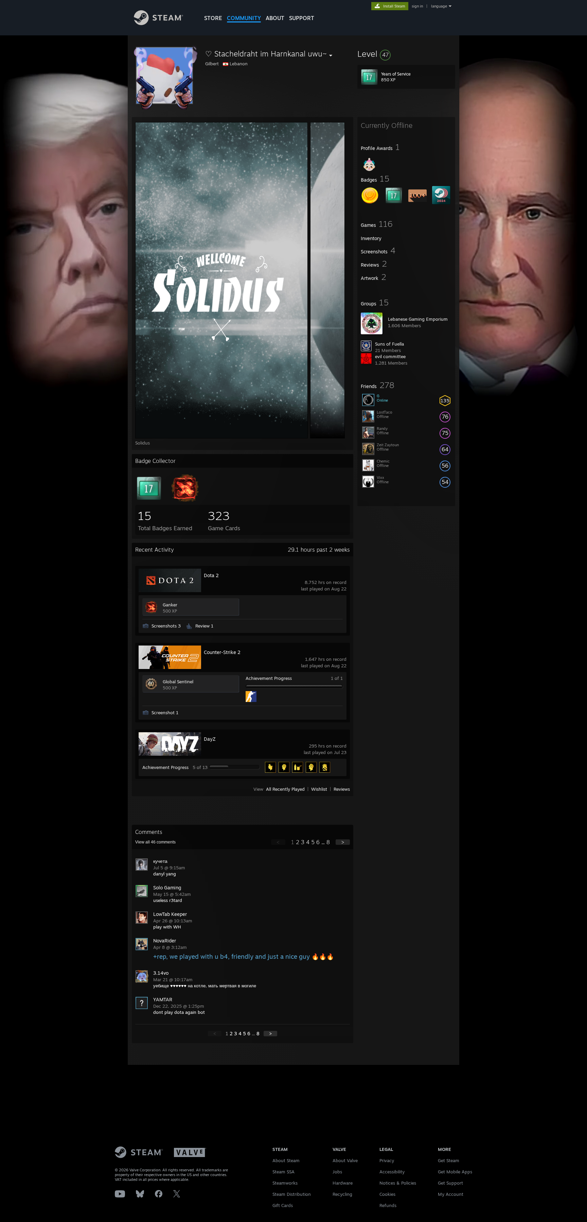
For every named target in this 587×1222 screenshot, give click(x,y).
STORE (213, 18)
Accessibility (392, 1171)
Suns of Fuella (389, 344)
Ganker (170, 604)
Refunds (387, 1205)
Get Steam (448, 1160)
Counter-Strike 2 (222, 652)
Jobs (337, 1171)
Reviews (342, 789)
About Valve (345, 1160)
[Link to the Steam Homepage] (158, 23)
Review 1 (204, 626)
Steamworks (285, 1183)
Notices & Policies (397, 1183)
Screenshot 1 (165, 712)
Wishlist (319, 789)
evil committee (390, 356)
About (275, 18)
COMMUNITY (244, 18)
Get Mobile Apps (455, 1171)
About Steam (286, 1160)
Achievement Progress (269, 678)
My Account (450, 1194)
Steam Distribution (291, 1194)
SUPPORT (301, 18)
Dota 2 (211, 575)
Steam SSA (283, 1171)
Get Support (450, 1183)
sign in (417, 6)
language (439, 6)
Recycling (342, 1194)
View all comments (155, 842)
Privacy (386, 1160)
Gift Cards (282, 1205)
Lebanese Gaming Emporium (418, 319)
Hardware (343, 1183)
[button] (406, 54)
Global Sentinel (178, 681)
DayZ (210, 739)
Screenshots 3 (166, 626)
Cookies (387, 1194)
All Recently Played (285, 789)
